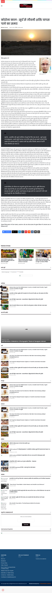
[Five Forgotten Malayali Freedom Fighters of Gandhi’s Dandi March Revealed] (4, 363)
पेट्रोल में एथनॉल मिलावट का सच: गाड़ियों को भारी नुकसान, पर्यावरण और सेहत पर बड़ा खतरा (25, 260)
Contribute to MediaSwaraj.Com (8, 577)
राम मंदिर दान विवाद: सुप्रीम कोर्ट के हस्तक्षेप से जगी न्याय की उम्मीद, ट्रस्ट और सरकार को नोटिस (28, 293)
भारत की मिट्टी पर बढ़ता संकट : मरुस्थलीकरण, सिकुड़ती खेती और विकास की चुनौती (7, 260)
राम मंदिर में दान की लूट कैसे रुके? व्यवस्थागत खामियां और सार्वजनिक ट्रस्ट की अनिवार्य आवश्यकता (29, 478)
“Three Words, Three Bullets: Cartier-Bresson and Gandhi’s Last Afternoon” (26, 484)
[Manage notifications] (3, 590)
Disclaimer (3, 561)
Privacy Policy (4, 563)
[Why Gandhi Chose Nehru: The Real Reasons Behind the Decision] (4, 506)
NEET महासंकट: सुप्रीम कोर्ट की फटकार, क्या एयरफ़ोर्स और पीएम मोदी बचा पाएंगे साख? (26, 497)
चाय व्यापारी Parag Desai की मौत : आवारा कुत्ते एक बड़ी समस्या (22, 467)
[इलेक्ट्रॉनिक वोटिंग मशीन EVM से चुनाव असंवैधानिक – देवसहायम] (4, 463)
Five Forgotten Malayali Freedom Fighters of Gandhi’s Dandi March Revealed (27, 361)
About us (3, 558)
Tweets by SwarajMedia (41, 558)
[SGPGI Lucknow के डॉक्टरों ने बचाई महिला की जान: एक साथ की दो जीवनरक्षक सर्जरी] (4, 457)
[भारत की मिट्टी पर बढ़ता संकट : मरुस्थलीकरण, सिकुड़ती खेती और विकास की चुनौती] (8, 253)
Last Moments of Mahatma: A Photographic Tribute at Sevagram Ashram (24, 341)
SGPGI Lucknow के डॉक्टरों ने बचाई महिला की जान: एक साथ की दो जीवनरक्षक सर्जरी (27, 455)
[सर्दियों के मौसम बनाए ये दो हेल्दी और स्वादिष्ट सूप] (4, 445)
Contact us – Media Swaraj (7, 575)
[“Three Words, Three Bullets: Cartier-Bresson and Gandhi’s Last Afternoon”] (4, 486)
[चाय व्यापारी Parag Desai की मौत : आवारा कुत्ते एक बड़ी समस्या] (4, 469)
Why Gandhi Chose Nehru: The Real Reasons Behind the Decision (24, 503)
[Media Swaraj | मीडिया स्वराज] (26, 6)
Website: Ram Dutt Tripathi (7, 570)
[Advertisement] (26, 13)
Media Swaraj (5, 27)
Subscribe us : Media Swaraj (7, 572)
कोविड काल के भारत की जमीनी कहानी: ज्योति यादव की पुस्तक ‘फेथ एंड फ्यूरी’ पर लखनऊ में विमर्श (43, 260)
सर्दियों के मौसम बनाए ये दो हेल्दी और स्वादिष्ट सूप (19, 443)
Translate (21, 272)
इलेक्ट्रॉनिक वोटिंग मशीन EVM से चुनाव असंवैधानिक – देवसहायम (22, 461)
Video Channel (4, 565)
